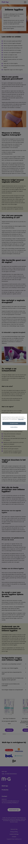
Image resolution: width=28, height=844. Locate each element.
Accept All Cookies (14, 423)
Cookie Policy (21, 419)
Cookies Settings (14, 427)
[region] (14, 422)
